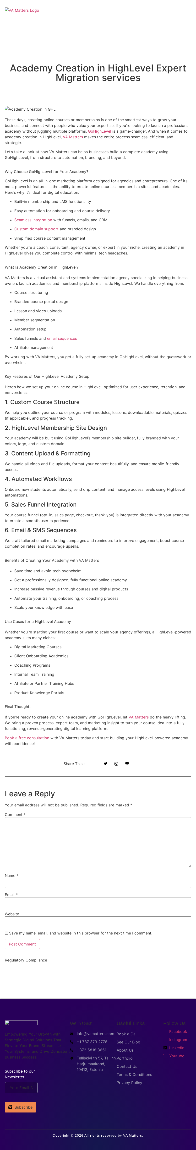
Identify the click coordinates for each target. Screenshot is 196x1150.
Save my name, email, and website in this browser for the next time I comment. (80, 933)
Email (11, 894)
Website (12, 914)
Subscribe (24, 1107)
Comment (15, 814)
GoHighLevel (99, 131)
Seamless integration (33, 219)
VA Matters (73, 137)
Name (11, 875)
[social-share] (95, 763)
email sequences (61, 338)
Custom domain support (36, 229)
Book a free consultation (27, 737)
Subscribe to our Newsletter (20, 1074)
